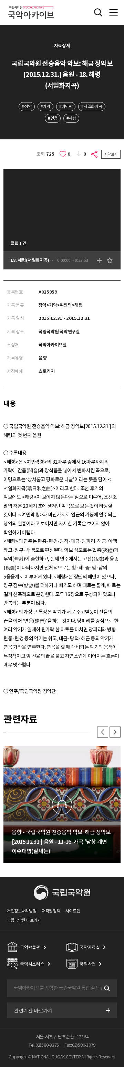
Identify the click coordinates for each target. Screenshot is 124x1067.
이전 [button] (102, 732)
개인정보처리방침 (22, 910)
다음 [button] (115, 732)
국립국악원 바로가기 (24, 920)
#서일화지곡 (91, 106)
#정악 (26, 106)
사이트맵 (72, 910)
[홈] (31, 5)
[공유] (94, 154)
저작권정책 (51, 910)
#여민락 (66, 106)
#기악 (45, 106)
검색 (106, 988)
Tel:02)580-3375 (44, 1045)
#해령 (71, 118)
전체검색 (98, 12)
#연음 (53, 118)
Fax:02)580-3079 (79, 1045)
